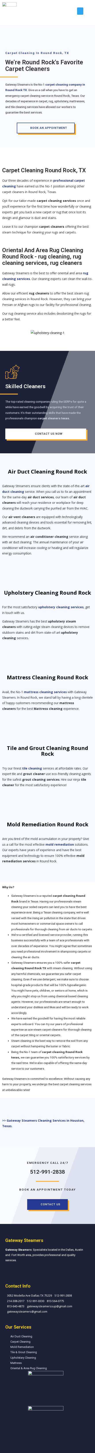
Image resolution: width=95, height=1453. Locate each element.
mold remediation (60, 844)
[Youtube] (26, 1271)
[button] (80, 11)
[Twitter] (17, 1271)
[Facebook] (7, 1271)
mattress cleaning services (45, 692)
